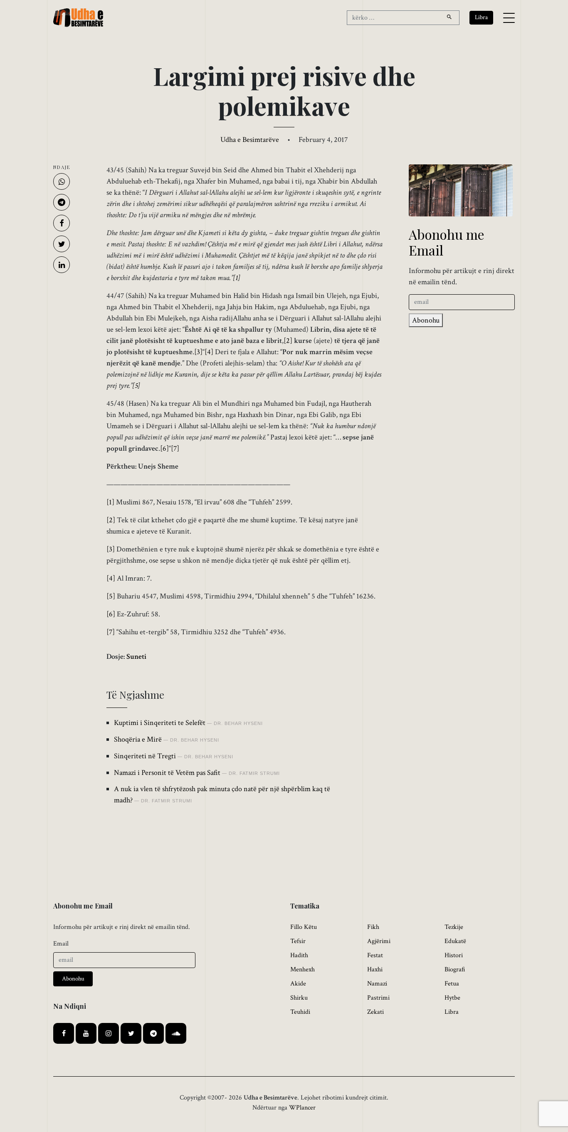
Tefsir (298, 941)
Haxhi (375, 969)
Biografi (455, 969)
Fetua (452, 983)
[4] (209, 352)
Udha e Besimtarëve (249, 139)
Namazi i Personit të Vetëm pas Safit (167, 772)
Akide (298, 983)
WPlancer (302, 1107)
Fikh (373, 927)
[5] (136, 385)
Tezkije (454, 927)
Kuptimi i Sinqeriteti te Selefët (159, 722)
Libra (452, 1012)
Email (61, 943)
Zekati (375, 1012)
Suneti (136, 656)
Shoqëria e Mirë (138, 739)
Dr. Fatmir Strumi (254, 773)
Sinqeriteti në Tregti (145, 756)
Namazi (377, 983)
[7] (175, 448)
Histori (454, 955)
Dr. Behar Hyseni (238, 723)
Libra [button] (481, 17)
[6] (164, 448)
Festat (375, 955)
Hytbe (452, 997)
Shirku (299, 997)
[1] (236, 278)
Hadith (299, 955)
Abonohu (426, 320)
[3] (198, 352)
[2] (288, 340)
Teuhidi (300, 1012)
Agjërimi (378, 941)
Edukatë (455, 941)
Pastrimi (378, 997)
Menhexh (302, 969)
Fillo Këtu (303, 927)
